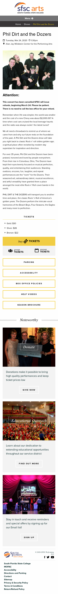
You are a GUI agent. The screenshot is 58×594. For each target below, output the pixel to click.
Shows (27, 24)
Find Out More (29, 463)
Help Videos (29, 294)
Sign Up (29, 537)
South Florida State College (13, 554)
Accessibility (29, 273)
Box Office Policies (29, 283)
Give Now (29, 390)
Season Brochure (29, 305)
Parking (29, 262)
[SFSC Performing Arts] (29, 8)
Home (18, 24)
